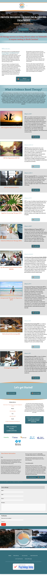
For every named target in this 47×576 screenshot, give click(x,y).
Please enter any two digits (6, 518)
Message (3, 502)
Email (2, 494)
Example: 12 (3, 521)
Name (2, 490)
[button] (26, 5)
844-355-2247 (13, 416)
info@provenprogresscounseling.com (12, 421)
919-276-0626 (13, 411)
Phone (2, 498)
